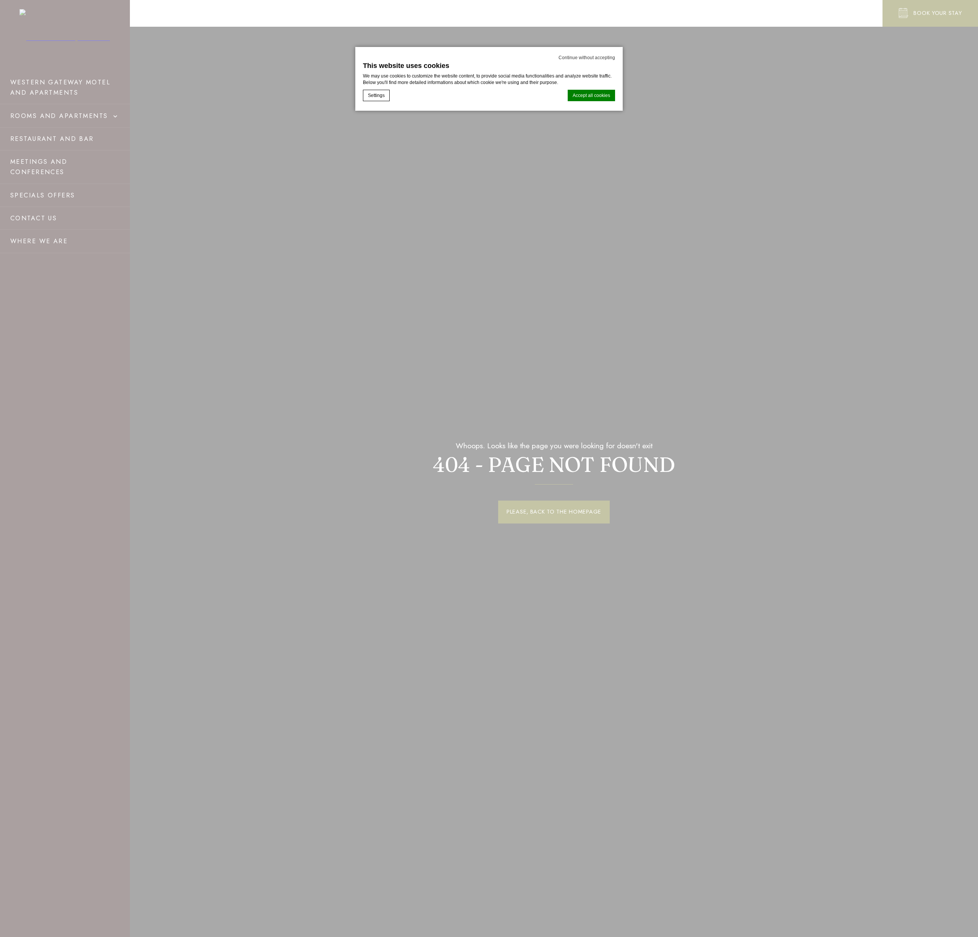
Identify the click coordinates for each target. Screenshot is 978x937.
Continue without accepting (587, 57)
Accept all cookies (591, 95)
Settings (376, 95)
